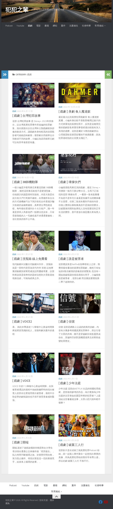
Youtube (20, 25)
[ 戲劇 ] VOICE (21, 381)
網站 (55, 25)
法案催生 (73, 25)
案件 (63, 25)
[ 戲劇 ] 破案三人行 (71, 445)
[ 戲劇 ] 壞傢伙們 (70, 182)
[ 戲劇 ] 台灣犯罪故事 (26, 116)
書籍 (47, 25)
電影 (38, 25)
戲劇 (30, 25)
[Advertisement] (56, 50)
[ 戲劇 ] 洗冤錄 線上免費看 (29, 259)
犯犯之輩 (17, 9)
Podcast (9, 25)
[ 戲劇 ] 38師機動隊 (25, 182)
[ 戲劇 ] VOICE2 (22, 321)
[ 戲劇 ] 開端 (20, 442)
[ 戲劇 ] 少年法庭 (70, 383)
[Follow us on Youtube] (105, 502)
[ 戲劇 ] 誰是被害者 (71, 259)
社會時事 (86, 25)
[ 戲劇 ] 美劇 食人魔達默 (75, 111)
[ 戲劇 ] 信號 (67, 321)
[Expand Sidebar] (4, 74)
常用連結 (99, 25)
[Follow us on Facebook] (101, 502)
